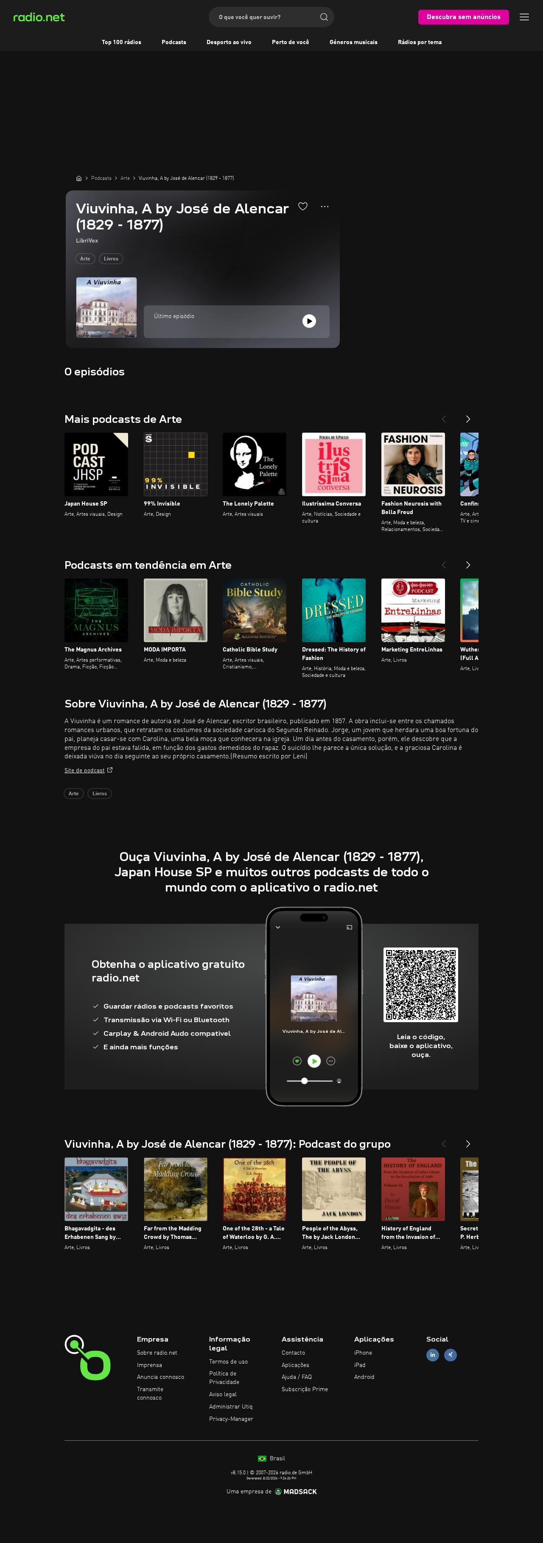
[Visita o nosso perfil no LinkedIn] (432, 1354)
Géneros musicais (354, 42)
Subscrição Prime (305, 1389)
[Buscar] (324, 17)
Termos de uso (228, 1362)
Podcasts (174, 42)
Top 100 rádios (121, 42)
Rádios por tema (420, 42)
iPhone (363, 1353)
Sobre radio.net (157, 1353)
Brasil (276, 1459)
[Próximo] (468, 415)
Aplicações (295, 1365)
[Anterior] (444, 415)
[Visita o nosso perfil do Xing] (450, 1354)
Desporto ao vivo (229, 42)
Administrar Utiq (231, 1407)
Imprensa (149, 1365)
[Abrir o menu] (524, 17)
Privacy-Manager (231, 1419)
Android (364, 1377)
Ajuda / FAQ (297, 1377)
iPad (360, 1365)
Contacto (293, 1353)
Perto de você (290, 42)
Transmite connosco (150, 1393)
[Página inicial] (79, 178)
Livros (111, 259)
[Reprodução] (309, 321)
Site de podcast (84, 771)
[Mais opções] (325, 206)
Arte (85, 259)
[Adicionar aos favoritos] (303, 206)
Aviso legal (223, 1395)
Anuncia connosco (160, 1377)
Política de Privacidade (224, 1378)
